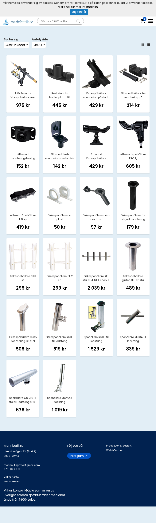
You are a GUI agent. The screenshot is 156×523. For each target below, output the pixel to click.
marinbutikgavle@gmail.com (22, 467)
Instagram (77, 456)
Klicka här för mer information (78, 7)
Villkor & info (11, 477)
